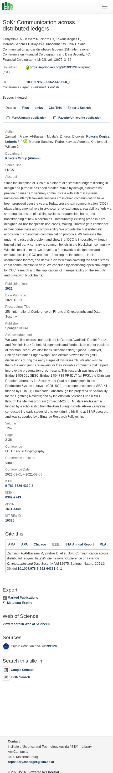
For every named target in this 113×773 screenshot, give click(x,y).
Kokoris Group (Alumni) (22, 158)
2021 (9, 288)
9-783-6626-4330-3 (19, 486)
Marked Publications (23, 597)
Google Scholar (22, 670)
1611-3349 (13, 509)
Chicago (40, 544)
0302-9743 (13, 497)
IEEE (55, 544)
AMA (12, 544)
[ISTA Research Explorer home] (7, 6)
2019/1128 (49, 646)
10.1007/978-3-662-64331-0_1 (48, 82)
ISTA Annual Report (79, 544)
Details (11, 108)
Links (39, 108)
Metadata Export (19, 603)
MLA (103, 544)
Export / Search (79, 108)
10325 (9, 520)
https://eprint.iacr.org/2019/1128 (53, 67)
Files (25, 108)
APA (24, 544)
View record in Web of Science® (26, 624)
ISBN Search (20, 677)
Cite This (55, 108)
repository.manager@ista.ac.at (31, 762)
